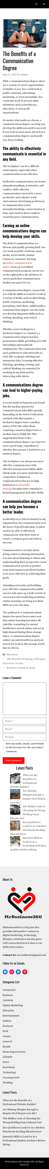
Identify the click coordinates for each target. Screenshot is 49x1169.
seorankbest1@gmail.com (31, 955)
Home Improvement (14, 1051)
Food (5, 1031)
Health (6, 1046)
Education (12, 654)
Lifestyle (8, 1056)
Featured (8, 1026)
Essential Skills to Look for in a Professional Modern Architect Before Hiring (24, 1140)
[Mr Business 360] (8, 4)
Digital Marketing (13, 1005)
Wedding (8, 1082)
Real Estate (9, 1067)
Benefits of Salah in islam (21, 667)
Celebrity (8, 1000)
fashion (7, 1020)
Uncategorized (11, 1077)
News (6, 1062)
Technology (9, 1072)
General (7, 1041)
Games (6, 1036)
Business (8, 995)
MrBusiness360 (11, 927)
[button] (36, 4)
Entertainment (11, 1015)
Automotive (9, 990)
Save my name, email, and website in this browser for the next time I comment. (25, 747)
